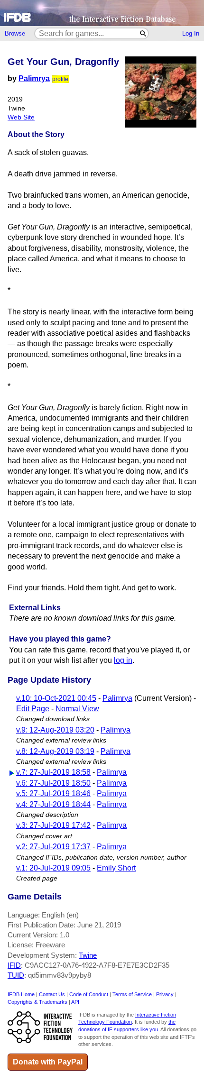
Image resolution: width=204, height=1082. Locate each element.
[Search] (143, 33)
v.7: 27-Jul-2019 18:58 (53, 772)
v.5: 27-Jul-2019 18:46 (53, 793)
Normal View (77, 709)
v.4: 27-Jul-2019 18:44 (53, 804)
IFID (14, 965)
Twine (88, 955)
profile (60, 79)
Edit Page (32, 709)
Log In (190, 33)
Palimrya (34, 78)
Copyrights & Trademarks (37, 1002)
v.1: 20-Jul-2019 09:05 (53, 868)
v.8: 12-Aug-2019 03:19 (55, 751)
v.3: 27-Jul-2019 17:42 (53, 825)
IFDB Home (21, 994)
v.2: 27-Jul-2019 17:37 (53, 847)
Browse (15, 33)
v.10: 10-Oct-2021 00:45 (56, 698)
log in (123, 660)
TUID (16, 975)
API (75, 1002)
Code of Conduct (88, 994)
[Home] (102, 13)
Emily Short (116, 868)
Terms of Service (132, 994)
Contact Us (52, 994)
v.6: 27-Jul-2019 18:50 (53, 783)
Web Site (21, 117)
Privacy (165, 994)
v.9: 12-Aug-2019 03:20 (55, 730)
